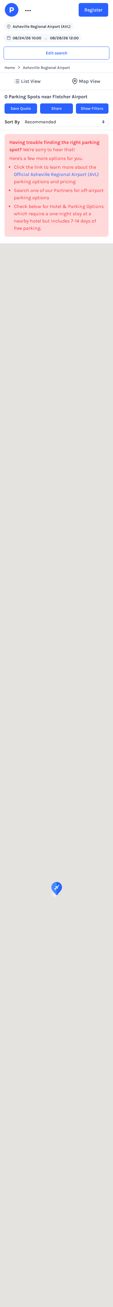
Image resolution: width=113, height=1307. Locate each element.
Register (93, 10)
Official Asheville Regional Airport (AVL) (56, 174)
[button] (27, 10)
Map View (89, 81)
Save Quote (21, 108)
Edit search (56, 53)
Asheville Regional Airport (46, 68)
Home (10, 68)
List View (31, 81)
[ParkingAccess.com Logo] (11, 10)
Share (56, 108)
